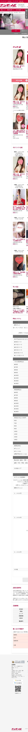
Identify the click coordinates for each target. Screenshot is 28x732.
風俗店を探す (10, 9)
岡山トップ (3, 9)
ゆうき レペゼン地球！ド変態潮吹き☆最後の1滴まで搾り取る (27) (19, 311)
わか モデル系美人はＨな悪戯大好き (19, 240)
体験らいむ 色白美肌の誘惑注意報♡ (19, 273)
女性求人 (10, 1)
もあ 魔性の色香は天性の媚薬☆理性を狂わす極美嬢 (19, 132)
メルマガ (16, 33)
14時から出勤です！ (17, 308)
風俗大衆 (21, 1)
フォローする (18, 680)
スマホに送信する (18, 683)
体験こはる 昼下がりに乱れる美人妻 (18, 66)
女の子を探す (18, 9)
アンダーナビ (3, 1)
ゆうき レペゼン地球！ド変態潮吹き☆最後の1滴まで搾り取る (19, 208)
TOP (16, 30)
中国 (19, 4)
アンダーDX (15, 1)
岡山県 (22, 4)
